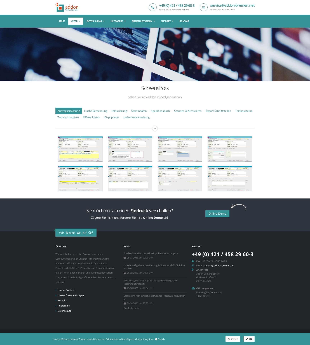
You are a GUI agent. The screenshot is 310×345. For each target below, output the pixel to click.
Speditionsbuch (160, 110)
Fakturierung (119, 110)
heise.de (135, 308)
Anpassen (233, 339)
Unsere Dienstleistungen (71, 295)
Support (166, 21)
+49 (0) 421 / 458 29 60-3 (177, 5)
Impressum (64, 305)
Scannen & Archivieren (188, 110)
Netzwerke (117, 21)
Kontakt (184, 21)
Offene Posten (91, 117)
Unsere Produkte (67, 290)
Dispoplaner (111, 117)
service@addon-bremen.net (232, 5)
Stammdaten (139, 110)
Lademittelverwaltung (136, 117)
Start (62, 21)
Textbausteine (243, 110)
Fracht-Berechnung (95, 110)
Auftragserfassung (69, 110)
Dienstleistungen (142, 21)
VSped (74, 21)
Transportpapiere (68, 117)
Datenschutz (64, 310)
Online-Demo (217, 213)
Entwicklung (94, 21)
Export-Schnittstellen (218, 110)
